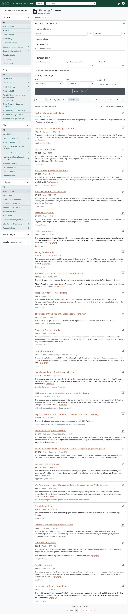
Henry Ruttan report (44, 351)
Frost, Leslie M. (16, 35)
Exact (114, 84)
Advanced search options (47, 23)
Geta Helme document (45, 149)
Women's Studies (16, 212)
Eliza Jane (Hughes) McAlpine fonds (51, 170)
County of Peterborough (16, 153)
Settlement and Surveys (16, 208)
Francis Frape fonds (44, 506)
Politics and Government (16, 199)
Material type (9, 234)
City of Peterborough (16, 138)
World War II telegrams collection (50, 430)
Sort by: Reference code (98, 100)
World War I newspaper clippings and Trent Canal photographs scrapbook (70, 448)
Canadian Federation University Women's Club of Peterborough (16, 97)
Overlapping (103, 84)
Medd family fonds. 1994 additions (51, 293)
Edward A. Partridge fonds (47, 330)
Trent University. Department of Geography (16, 105)
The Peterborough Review (16, 115)
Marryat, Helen (16, 27)
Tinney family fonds (44, 252)
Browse (39, 3)
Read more (42, 140)
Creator (6, 17)
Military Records (16, 191)
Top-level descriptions (45, 70)
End (67, 79)
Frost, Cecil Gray (16, 87)
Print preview (40, 100)
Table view (74, 100)
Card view (63, 100)
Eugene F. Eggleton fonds (47, 464)
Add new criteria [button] (42, 39)
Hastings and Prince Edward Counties (16, 158)
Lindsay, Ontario (16, 176)
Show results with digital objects (113, 106)
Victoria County (16, 134)
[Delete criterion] (124, 33)
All (4, 22)
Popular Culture (16, 228)
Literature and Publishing (16, 224)
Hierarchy (52, 100)
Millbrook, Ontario (16, 164)
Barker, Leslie (16, 63)
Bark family (16, 59)
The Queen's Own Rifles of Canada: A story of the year (60, 314)
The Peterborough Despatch (16, 111)
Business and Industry (16, 204)
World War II (16, 216)
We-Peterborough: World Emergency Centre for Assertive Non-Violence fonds (71, 485)
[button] (119, 3)
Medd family (16, 39)
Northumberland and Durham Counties (16, 147)
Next (91, 610)
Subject (6, 182)
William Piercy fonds (44, 212)
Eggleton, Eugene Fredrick (16, 47)
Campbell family (16, 55)
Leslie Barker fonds (44, 231)
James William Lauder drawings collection (54, 128)
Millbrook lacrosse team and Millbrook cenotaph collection (62, 393)
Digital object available (74, 62)
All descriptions (63, 70)
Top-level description (43, 48)
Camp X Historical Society (16, 51)
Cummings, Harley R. (16, 43)
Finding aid (101, 62)
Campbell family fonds (45, 542)
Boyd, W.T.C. (16, 31)
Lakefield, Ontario (16, 168)
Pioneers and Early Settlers (16, 220)
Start (37, 79)
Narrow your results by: (16, 10)
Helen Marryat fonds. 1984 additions (52, 586)
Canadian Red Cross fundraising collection (54, 372)
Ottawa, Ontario (16, 172)
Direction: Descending (117, 100)
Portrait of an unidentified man (49, 113)
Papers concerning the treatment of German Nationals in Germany (66, 414)
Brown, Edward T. (16, 83)
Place (5, 125)
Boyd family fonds (43, 565)
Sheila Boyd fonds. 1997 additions (50, 191)
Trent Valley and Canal (16, 142)
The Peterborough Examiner (16, 119)
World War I (16, 195)
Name (5, 69)
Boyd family (16, 79)
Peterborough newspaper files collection (54, 525)
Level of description (12, 242)
